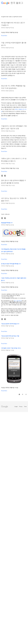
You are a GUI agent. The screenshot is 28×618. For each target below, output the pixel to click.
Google (16, 406)
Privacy (21, 406)
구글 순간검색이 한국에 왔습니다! (10, 323)
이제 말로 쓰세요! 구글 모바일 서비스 (11, 348)
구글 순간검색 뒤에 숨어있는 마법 (10, 336)
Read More (4, 35)
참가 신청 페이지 (18, 300)
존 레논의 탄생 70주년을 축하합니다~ (11, 263)
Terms (25, 406)
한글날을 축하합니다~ (7, 222)
